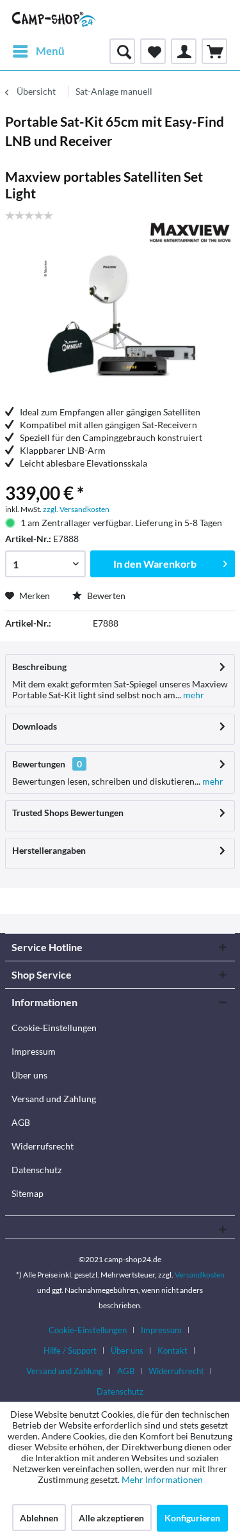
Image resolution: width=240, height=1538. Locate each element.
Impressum (34, 1051)
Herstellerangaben (49, 850)
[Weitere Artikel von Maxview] (189, 232)
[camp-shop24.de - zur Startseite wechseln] (54, 19)
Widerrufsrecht (43, 1146)
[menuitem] (38, 51)
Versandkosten (200, 1274)
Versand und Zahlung (54, 1098)
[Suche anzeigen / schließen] (122, 51)
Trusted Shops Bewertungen (68, 812)
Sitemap (28, 1193)
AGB (21, 1122)
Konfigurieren (192, 1517)
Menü (50, 51)
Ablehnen (39, 1517)
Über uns (29, 1074)
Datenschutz (36, 1169)
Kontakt (172, 1350)
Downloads (34, 726)
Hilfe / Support (70, 1350)
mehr (192, 694)
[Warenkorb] (214, 51)
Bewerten (105, 595)
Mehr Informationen (162, 1479)
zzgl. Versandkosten (76, 509)
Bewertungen (38, 763)
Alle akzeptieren (111, 1517)
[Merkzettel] (153, 51)
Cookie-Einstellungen (54, 1027)
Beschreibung (39, 666)
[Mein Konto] (183, 51)
